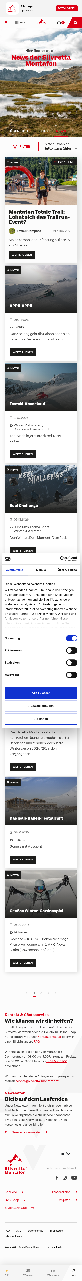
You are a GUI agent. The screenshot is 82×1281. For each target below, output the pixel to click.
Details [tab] (41, 569)
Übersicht (20, 131)
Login (74, 1274)
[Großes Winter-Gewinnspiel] (41, 921)
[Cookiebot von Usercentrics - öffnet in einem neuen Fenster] (60, 558)
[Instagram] (65, 1178)
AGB (19, 1230)
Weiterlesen (22, 255)
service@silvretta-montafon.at (37, 1081)
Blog (43, 131)
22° (7, 1275)
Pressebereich (60, 1192)
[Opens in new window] (54, 1247)
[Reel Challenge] (41, 512)
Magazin (64, 1200)
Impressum (56, 1230)
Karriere (11, 1192)
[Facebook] (57, 1178)
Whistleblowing (14, 1236)
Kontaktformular (50, 1037)
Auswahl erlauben (41, 705)
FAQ (37, 1042)
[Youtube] (74, 1178)
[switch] (71, 650)
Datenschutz (35, 1230)
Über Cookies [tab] (67, 569)
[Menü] (6, 22)
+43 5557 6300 (56, 1061)
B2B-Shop (12, 1200)
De (63, 1154)
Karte (22, 22)
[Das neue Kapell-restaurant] (41, 822)
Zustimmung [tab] (15, 569)
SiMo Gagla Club (16, 1208)
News (61, 131)
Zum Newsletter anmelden (23, 1132)
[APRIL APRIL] (41, 313)
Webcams (53, 1275)
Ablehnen (41, 718)
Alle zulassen (41, 692)
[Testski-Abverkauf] (41, 413)
